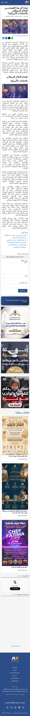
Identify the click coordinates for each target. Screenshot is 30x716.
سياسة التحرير (14, 678)
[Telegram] (3, 38)
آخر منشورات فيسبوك (20, 594)
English (6, 2)
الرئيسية (25, 16)
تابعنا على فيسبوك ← (15, 646)
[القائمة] (2, 2)
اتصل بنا (15, 670)
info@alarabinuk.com (12, 694)
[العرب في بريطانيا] (27, 2)
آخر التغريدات (23, 575)
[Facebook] (6, 38)
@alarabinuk (15, 588)
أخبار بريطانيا (18, 16)
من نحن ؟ (15, 686)
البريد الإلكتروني (23, 282)
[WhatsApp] (12, 38)
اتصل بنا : (21, 694)
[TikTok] (11, 707)
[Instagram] (15, 707)
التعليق (25, 262)
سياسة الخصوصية (14, 672)
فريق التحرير (24, 35)
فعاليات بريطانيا (22, 412)
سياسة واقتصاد (10, 16)
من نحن (15, 675)
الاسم (25, 276)
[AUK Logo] (15, 659)
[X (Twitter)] (9, 38)
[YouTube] (19, 707)
